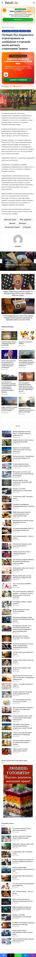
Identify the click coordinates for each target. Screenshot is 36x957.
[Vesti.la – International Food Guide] (11, 2)
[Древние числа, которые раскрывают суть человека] (6, 638)
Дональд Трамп (10, 219)
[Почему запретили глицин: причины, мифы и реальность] (6, 466)
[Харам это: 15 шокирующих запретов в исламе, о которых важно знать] (6, 450)
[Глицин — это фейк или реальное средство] (6, 686)
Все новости (10, 27)
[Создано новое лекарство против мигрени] (6, 662)
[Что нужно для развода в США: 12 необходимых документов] (6, 530)
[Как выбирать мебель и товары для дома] (6, 604)
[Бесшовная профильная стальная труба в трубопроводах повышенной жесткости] (6, 646)
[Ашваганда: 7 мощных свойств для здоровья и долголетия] (6, 846)
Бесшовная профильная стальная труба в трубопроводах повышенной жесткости (23, 645)
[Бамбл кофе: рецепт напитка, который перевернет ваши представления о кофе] (6, 514)
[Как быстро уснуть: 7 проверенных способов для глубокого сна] (6, 458)
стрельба (27, 227)
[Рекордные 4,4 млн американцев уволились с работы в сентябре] (27, 402)
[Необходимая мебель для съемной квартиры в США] (6, 570)
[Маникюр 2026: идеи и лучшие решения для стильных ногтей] (6, 578)
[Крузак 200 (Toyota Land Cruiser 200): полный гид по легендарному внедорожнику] (6, 678)
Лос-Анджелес (26, 219)
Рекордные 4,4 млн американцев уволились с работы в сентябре (26, 410)
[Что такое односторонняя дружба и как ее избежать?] (6, 886)
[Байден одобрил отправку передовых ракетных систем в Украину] (9, 401)
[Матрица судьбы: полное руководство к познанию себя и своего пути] (6, 482)
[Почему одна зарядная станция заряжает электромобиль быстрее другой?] (6, 619)
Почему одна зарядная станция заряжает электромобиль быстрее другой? (23, 619)
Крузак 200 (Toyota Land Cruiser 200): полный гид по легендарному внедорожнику (23, 677)
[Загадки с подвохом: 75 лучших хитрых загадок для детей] (6, 694)
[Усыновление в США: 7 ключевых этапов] (6, 499)
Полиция (23, 223)
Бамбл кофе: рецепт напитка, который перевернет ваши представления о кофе (21, 514)
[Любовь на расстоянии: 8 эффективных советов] (6, 751)
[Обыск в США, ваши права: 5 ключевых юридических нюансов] (6, 901)
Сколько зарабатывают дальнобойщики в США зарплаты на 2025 (23, 869)
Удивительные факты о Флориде (16, 266)
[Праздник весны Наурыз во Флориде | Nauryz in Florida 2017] (9, 335)
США (28, 31)
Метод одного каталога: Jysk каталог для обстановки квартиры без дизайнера (23, 473)
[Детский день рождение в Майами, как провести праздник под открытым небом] (6, 562)
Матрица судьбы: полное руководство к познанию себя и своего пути (22, 482)
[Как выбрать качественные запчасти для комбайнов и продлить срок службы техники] (6, 726)
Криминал (15, 31)
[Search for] (34, 3)
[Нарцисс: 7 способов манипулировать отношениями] (6, 491)
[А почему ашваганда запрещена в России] (6, 654)
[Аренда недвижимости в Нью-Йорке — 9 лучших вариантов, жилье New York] (6, 434)
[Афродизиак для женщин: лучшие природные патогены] (6, 523)
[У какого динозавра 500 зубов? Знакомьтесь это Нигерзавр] (6, 735)
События (22, 31)
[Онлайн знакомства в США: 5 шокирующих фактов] (6, 554)
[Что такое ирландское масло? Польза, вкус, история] (6, 702)
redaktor (18, 246)
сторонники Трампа (13, 227)
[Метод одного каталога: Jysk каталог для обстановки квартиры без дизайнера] (6, 474)
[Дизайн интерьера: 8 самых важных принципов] (6, 612)
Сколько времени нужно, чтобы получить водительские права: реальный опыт (22, 717)
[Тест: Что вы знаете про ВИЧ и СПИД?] (6, 586)
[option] (18, 261)
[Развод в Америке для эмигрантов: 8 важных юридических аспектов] (6, 862)
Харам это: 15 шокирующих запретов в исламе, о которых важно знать (22, 449)
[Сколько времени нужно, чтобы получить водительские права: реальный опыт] (6, 718)
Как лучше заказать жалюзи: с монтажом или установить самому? (22, 742)
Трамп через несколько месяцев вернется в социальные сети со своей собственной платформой (8, 364)
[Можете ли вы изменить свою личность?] (6, 670)
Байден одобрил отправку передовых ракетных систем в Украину (9, 408)
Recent (18, 426)
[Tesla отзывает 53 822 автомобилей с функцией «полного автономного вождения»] (27, 354)
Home (4, 27)
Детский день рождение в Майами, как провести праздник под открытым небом (23, 561)
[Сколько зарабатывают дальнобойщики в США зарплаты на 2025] (6, 870)
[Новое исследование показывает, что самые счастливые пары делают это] (6, 710)
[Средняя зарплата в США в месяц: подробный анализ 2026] (6, 442)
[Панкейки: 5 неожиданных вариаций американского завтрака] (6, 506)
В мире (8, 260)
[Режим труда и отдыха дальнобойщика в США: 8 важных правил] (6, 933)
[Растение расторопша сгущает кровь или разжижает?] (6, 546)
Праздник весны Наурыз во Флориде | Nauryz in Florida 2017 (8, 343)
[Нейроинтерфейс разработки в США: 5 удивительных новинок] (6, 909)
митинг (12, 223)
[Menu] (2, 3)
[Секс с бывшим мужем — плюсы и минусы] (6, 538)
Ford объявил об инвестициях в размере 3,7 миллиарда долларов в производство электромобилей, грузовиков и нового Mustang (8, 387)
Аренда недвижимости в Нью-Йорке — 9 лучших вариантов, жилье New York (22, 433)
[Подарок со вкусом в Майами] (27, 335)
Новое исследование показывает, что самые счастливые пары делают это (23, 709)
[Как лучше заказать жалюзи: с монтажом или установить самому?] (6, 743)
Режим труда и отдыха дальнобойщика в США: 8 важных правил (22, 932)
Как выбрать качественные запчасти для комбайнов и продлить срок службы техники (22, 726)
